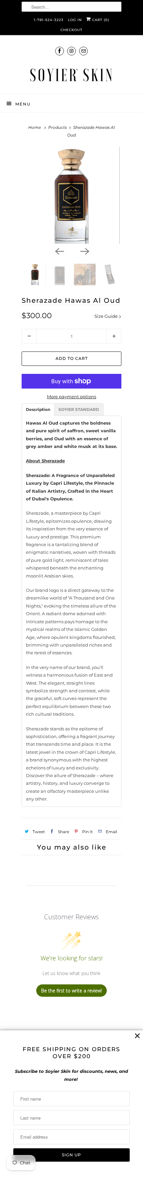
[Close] (137, 1036)
